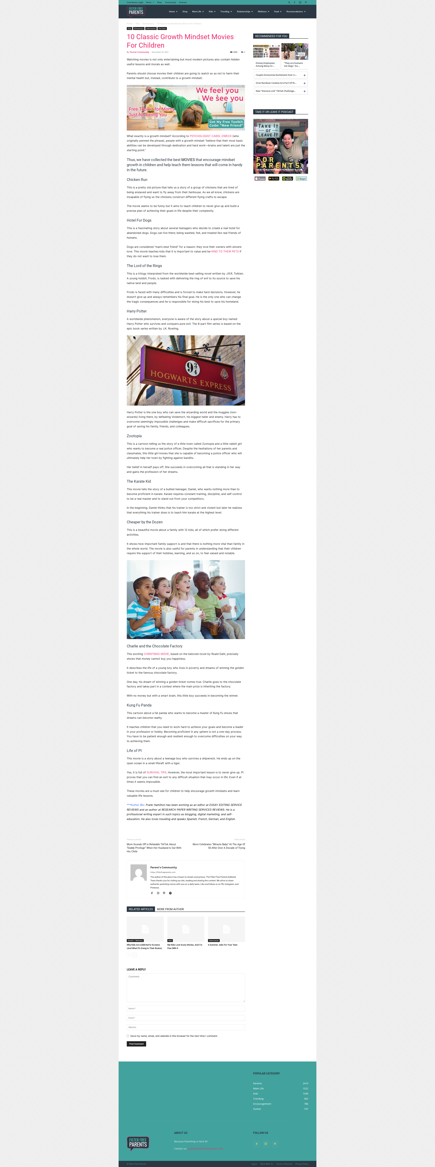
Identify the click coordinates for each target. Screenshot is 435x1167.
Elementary (148, 23)
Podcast (183, 2)
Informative (151, 28)
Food (276, 11)
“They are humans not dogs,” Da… (293, 64)
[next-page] (134, 955)
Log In (254, 1163)
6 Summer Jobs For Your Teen (222, 945)
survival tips (156, 772)
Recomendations (294, 11)
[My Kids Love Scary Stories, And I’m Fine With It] (185, 929)
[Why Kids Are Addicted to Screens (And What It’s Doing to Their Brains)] (145, 929)
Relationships (243, 11)
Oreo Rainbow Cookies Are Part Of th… (276, 82)
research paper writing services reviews (193, 809)
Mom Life (196, 11)
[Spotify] (171, 893)
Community (170, 2)
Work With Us (266, 1163)
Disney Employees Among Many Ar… (265, 64)
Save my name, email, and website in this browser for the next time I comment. (174, 1035)
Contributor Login (135, 2)
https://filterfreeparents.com (163, 872)
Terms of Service (284, 1163)
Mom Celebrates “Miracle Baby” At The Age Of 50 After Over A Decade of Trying (219, 846)
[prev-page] (129, 955)
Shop (159, 2)
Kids (211, 11)
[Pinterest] (305, 2)
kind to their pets (225, 251)
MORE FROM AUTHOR (170, 909)
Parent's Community (139, 52)
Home (149, 2)
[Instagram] (300, 2)
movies (188, 160)
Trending (225, 11)
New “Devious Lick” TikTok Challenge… (276, 90)
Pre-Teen (162, 28)
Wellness (262, 11)
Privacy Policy (301, 1163)
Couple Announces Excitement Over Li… (276, 74)
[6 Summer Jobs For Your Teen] (226, 929)
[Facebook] (294, 2)
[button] (289, 2)
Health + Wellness (135, 940)
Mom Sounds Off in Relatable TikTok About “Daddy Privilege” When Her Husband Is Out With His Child (154, 848)
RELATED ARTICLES (141, 909)
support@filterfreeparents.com (205, 1148)
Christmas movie (156, 654)
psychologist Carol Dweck (211, 136)
